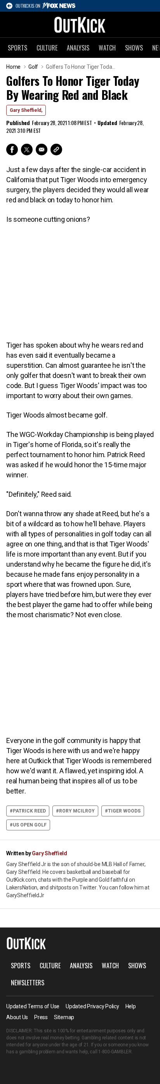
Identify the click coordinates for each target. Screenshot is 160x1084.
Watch (107, 47)
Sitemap (64, 1017)
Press (41, 1017)
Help (130, 1006)
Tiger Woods (124, 811)
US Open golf (30, 825)
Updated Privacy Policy (92, 1006)
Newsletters (27, 982)
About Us (17, 1017)
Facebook (12, 149)
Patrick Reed (29, 811)
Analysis (78, 47)
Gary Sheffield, (26, 110)
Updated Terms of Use (32, 1006)
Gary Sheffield (49, 853)
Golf (33, 67)
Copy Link (56, 149)
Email (41, 149)
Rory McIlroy (77, 811)
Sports (17, 47)
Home (13, 67)
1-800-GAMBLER (115, 1051)
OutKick (80, 24)
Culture (47, 47)
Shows (134, 47)
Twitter (27, 149)
